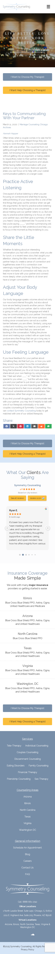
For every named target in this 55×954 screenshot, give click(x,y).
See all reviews (17, 498)
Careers (27, 861)
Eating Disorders (15, 765)
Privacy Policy (27, 949)
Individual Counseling (36, 745)
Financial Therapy (27, 772)
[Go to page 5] (35, 554)
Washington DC (27, 829)
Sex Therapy (41, 778)
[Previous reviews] (7, 528)
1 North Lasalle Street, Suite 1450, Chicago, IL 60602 (27, 911)
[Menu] (48, 6)
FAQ (27, 874)
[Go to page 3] (29, 554)
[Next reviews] (48, 528)
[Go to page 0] (20, 555)
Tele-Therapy (14, 745)
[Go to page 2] (26, 555)
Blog (27, 854)
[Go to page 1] (23, 555)
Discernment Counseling (27, 759)
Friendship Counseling (19, 778)
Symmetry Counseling (27, 485)
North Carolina (27, 810)
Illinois (27, 803)
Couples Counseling (27, 752)
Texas (27, 816)
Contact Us (27, 867)
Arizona (27, 796)
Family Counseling (38, 765)
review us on (35, 498)
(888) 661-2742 (30, 902)
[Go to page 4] (32, 554)
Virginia (27, 823)
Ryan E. (13, 510)
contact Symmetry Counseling (21, 411)
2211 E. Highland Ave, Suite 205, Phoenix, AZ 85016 (27, 915)
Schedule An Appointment (27, 847)
